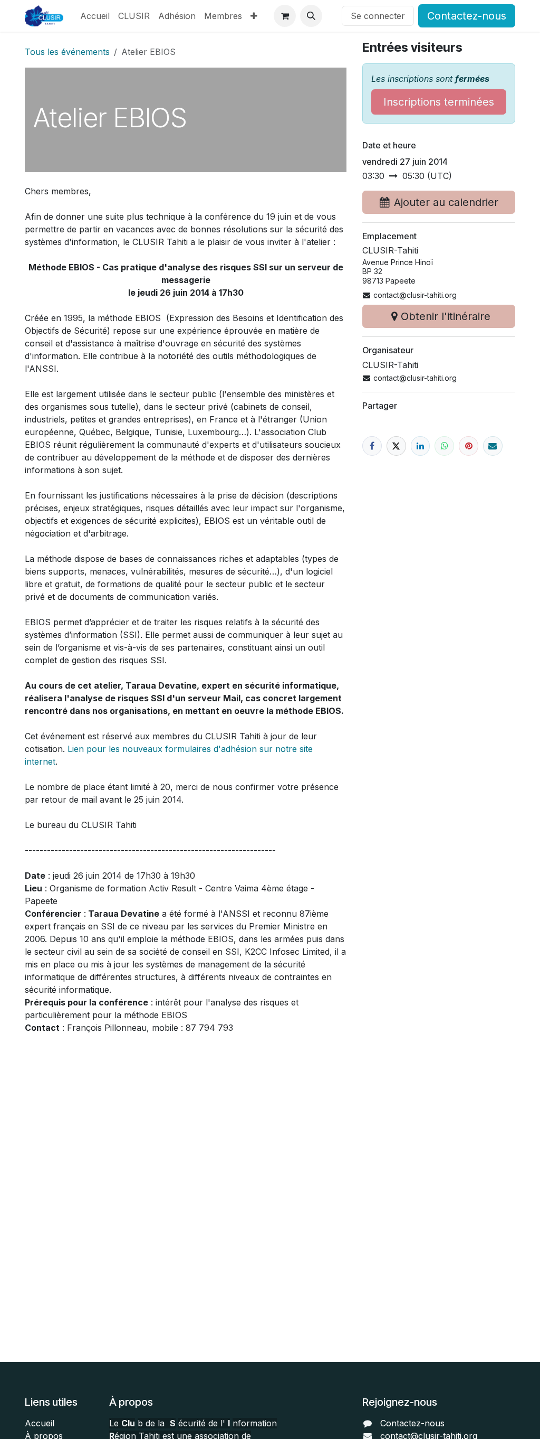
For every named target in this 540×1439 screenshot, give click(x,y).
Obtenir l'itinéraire (445, 316)
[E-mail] (493, 446)
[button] (311, 16)
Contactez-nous (466, 16)
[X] (396, 446)
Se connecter (378, 16)
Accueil (39, 1423)
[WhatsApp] (444, 446)
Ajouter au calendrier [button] (446, 202)
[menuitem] (95, 15)
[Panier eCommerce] (285, 16)
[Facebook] (372, 446)
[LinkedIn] (420, 446)
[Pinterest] (468, 446)
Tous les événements (67, 51)
